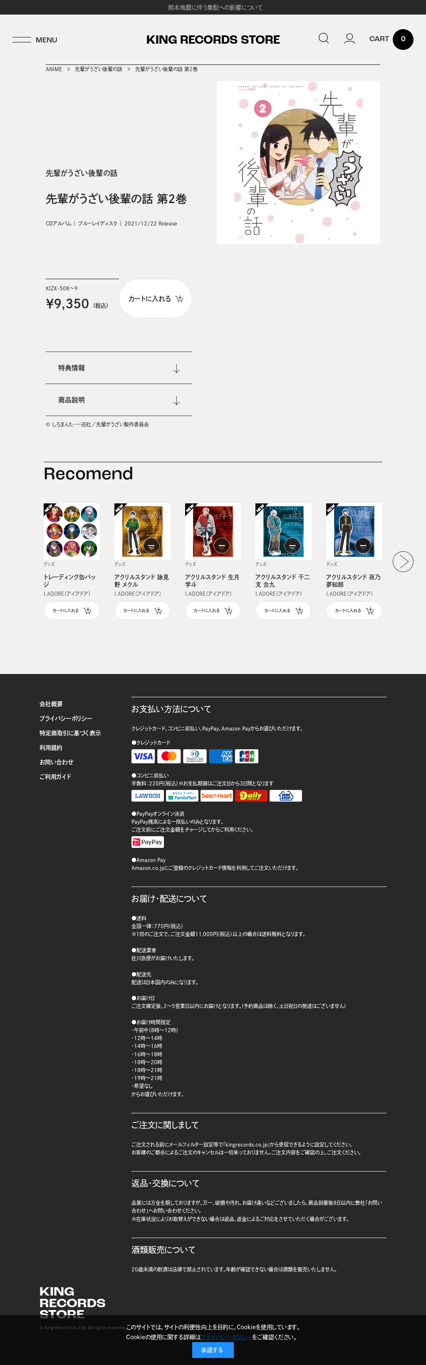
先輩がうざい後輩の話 (98, 69)
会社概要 (51, 704)
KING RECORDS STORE (213, 41)
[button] (403, 561)
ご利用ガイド (55, 777)
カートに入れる (65, 610)
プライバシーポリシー (66, 718)
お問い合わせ (57, 762)
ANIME (54, 69)
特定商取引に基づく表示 (70, 733)
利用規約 (51, 748)
